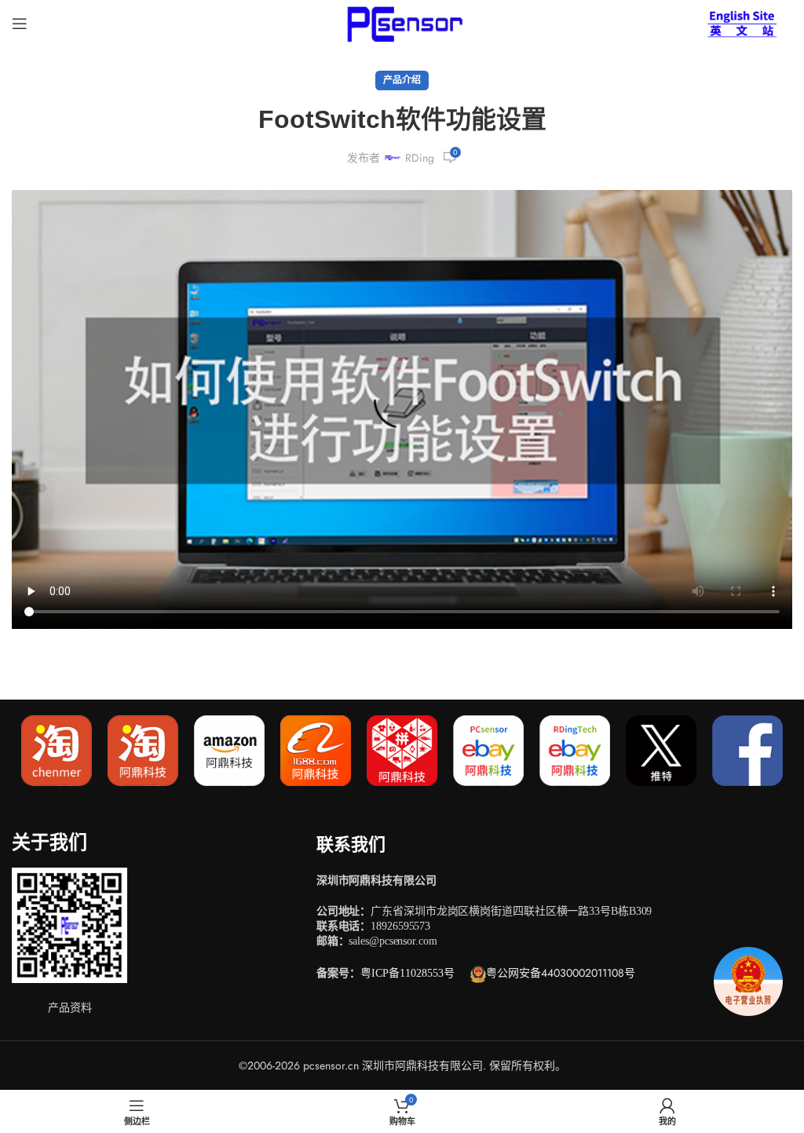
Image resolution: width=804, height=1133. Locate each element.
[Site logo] (401, 22)
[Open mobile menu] (19, 23)
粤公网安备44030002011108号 (560, 973)
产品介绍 (402, 80)
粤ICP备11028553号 (407, 973)
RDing (419, 158)
